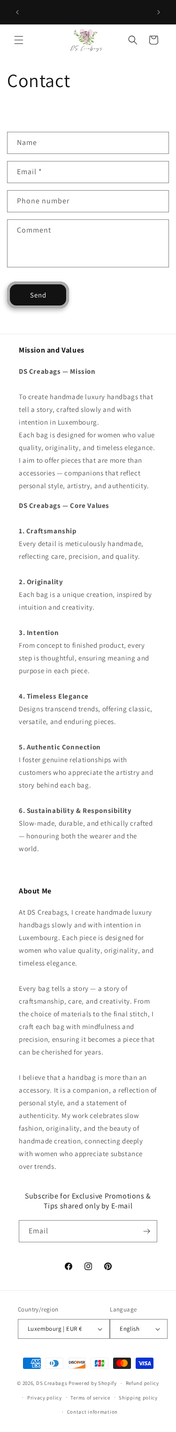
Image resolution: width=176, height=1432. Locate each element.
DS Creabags (52, 1383)
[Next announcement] (158, 12)
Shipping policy (138, 1397)
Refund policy (142, 1383)
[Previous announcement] (17, 12)
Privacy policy (44, 1397)
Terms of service (90, 1397)
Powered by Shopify (93, 1383)
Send (38, 294)
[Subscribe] (146, 1231)
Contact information (92, 1411)
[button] (18, 40)
